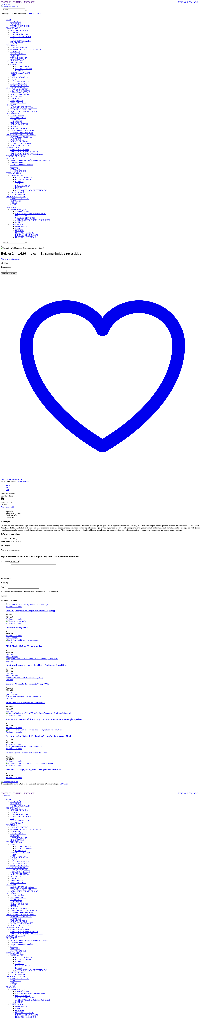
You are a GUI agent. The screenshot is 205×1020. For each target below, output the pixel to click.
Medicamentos (23, 481)
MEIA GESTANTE (18, 103)
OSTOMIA (14, 56)
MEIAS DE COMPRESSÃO (17, 88)
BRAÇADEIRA (16, 101)
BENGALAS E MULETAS (21, 137)
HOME (8, 20)
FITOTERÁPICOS (22, 216)
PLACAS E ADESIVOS (20, 47)
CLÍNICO (14, 167)
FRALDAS (14, 32)
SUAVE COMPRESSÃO (20, 90)
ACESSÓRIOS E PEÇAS (20, 145)
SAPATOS (19, 182)
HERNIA (14, 126)
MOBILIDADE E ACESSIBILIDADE (21, 135)
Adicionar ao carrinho (9, 274)
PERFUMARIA (16, 224)
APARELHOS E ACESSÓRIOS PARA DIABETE (30, 160)
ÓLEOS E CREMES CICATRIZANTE (25, 49)
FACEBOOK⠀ (7, 2)
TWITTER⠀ (18, 2)
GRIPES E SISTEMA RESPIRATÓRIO (30, 214)
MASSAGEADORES (19, 171)
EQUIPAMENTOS (13, 173)
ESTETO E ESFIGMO (24, 180)
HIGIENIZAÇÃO (17, 60)
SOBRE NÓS (15, 22)
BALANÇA (15, 169)
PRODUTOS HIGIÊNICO (25, 237)
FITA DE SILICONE (18, 84)
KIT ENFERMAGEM (23, 177)
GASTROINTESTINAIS (25, 218)
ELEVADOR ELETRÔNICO (21, 143)
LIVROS (18, 188)
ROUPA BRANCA (22, 186)
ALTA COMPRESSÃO (19, 94)
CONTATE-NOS (34, 13)
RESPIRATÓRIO (17, 162)
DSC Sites (64, 784)
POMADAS (15, 52)
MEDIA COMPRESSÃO (20, 92)
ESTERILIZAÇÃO (18, 192)
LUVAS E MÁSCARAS (20, 35)
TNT (12, 39)
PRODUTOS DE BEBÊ (24, 233)
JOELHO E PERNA (18, 118)
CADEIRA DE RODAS (15, 148)
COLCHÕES (15, 201)
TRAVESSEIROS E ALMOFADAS (24, 130)
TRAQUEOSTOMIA (18, 58)
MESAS (13, 203)
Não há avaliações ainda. (10, 259)
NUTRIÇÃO (11, 105)
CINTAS (13, 64)
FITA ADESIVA (16, 43)
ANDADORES (16, 139)
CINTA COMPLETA (23, 67)
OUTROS (19, 222)
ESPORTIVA (15, 98)
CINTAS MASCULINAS (20, 73)
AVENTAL (19, 184)
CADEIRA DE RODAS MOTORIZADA (26, 154)
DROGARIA (11, 207)
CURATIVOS (11, 45)
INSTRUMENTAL (17, 194)
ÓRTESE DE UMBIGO (19, 86)
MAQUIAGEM (21, 226)
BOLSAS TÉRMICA (18, 128)
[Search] (26, 10)
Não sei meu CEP (7, 507)
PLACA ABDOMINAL (19, 77)
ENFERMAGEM (17, 175)
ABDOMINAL (16, 122)
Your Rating (5, 561)
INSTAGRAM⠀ (30, 2)
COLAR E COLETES (19, 124)
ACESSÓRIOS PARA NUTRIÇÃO (24, 111)
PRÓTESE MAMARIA (19, 81)
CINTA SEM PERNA (23, 69)
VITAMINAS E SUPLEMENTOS (23, 109)
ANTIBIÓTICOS (22, 212)
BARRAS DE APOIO (19, 141)
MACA (13, 205)
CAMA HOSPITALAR (19, 199)
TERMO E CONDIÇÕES (20, 26)
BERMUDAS (20, 71)
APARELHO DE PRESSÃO (21, 165)
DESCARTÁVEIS (13, 28)
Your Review (6, 579)
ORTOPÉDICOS (12, 113)
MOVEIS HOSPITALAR (16, 197)
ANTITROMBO (16, 96)
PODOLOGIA (16, 120)
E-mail (4, 587)
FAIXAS (13, 79)
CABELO (19, 229)
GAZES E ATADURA (19, 30)
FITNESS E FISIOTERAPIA (21, 133)
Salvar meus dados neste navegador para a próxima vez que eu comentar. (31, 592)
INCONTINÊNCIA (18, 54)
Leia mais (9, 642)
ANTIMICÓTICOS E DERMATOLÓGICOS (32, 220)
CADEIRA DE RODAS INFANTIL (24, 152)
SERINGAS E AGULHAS (20, 37)
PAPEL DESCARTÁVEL (20, 41)
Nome (4, 583)
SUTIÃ (13, 75)
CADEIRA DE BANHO (15, 156)
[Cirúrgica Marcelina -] (9, 6)
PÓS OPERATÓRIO (14, 62)
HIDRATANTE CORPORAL (26, 235)
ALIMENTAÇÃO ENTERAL (22, 107)
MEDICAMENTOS (18, 209)
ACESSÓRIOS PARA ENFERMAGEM (31, 190)
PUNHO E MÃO (17, 116)
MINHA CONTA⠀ (185, 2)
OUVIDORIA (15, 24)
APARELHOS (11, 158)
